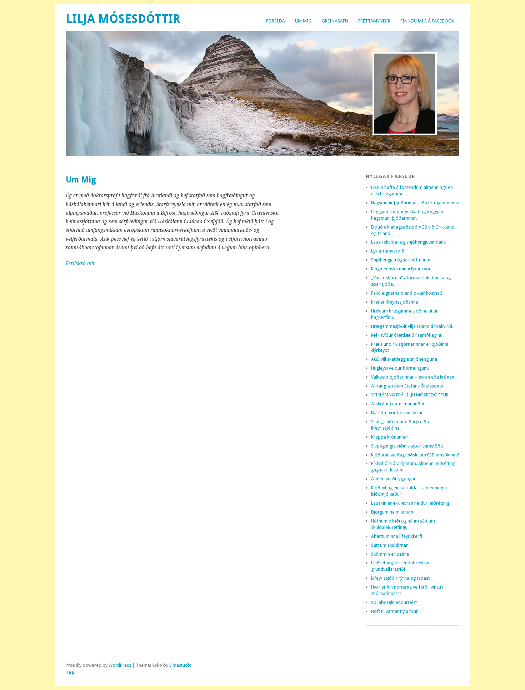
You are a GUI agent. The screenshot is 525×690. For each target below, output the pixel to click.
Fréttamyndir (374, 21)
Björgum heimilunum (392, 512)
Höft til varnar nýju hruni (395, 611)
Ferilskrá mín (81, 263)
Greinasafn (335, 21)
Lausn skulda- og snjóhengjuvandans (408, 242)
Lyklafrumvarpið (387, 251)
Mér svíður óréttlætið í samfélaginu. (407, 335)
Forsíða (275, 21)
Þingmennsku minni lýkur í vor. (401, 268)
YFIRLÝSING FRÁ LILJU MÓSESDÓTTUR (410, 395)
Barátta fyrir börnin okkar (397, 412)
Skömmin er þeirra (390, 554)
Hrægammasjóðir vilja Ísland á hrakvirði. (412, 326)
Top (70, 672)
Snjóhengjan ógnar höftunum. (401, 259)
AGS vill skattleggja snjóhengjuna (404, 359)
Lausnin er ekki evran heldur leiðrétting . (411, 503)
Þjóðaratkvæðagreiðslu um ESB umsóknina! (415, 455)
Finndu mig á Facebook (427, 21)
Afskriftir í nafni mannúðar (398, 403)
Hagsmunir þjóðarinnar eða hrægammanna (415, 202)
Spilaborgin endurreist (394, 602)
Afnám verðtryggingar (393, 478)
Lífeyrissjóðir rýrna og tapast (400, 578)
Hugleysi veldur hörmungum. (400, 368)
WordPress (120, 665)
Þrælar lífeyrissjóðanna (394, 302)
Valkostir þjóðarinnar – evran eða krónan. (413, 377)
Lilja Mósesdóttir (123, 19)
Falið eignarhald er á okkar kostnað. (407, 293)
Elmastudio (180, 665)
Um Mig (303, 21)
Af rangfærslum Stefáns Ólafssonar (407, 386)
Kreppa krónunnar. (390, 437)
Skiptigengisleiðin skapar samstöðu (407, 446)
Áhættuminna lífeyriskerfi (396, 536)
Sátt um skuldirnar (389, 545)
